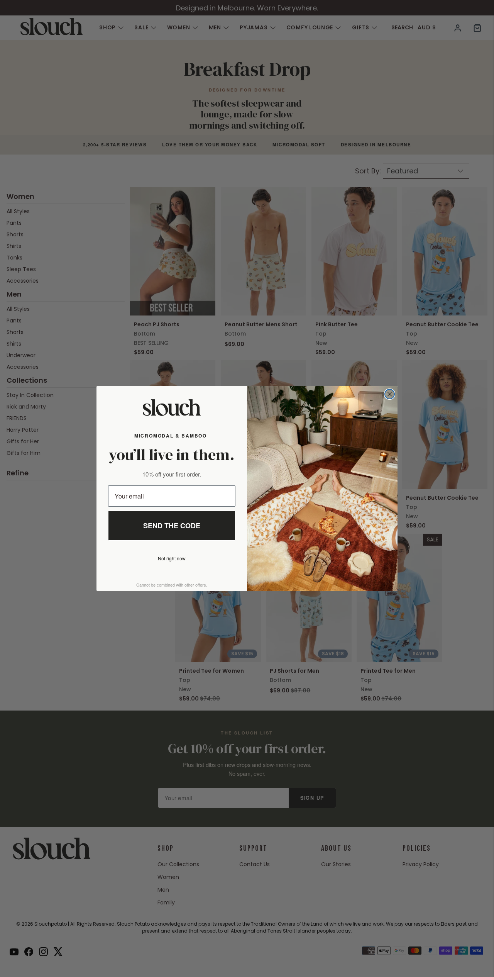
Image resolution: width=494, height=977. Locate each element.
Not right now (172, 558)
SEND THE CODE (171, 526)
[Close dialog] (389, 394)
